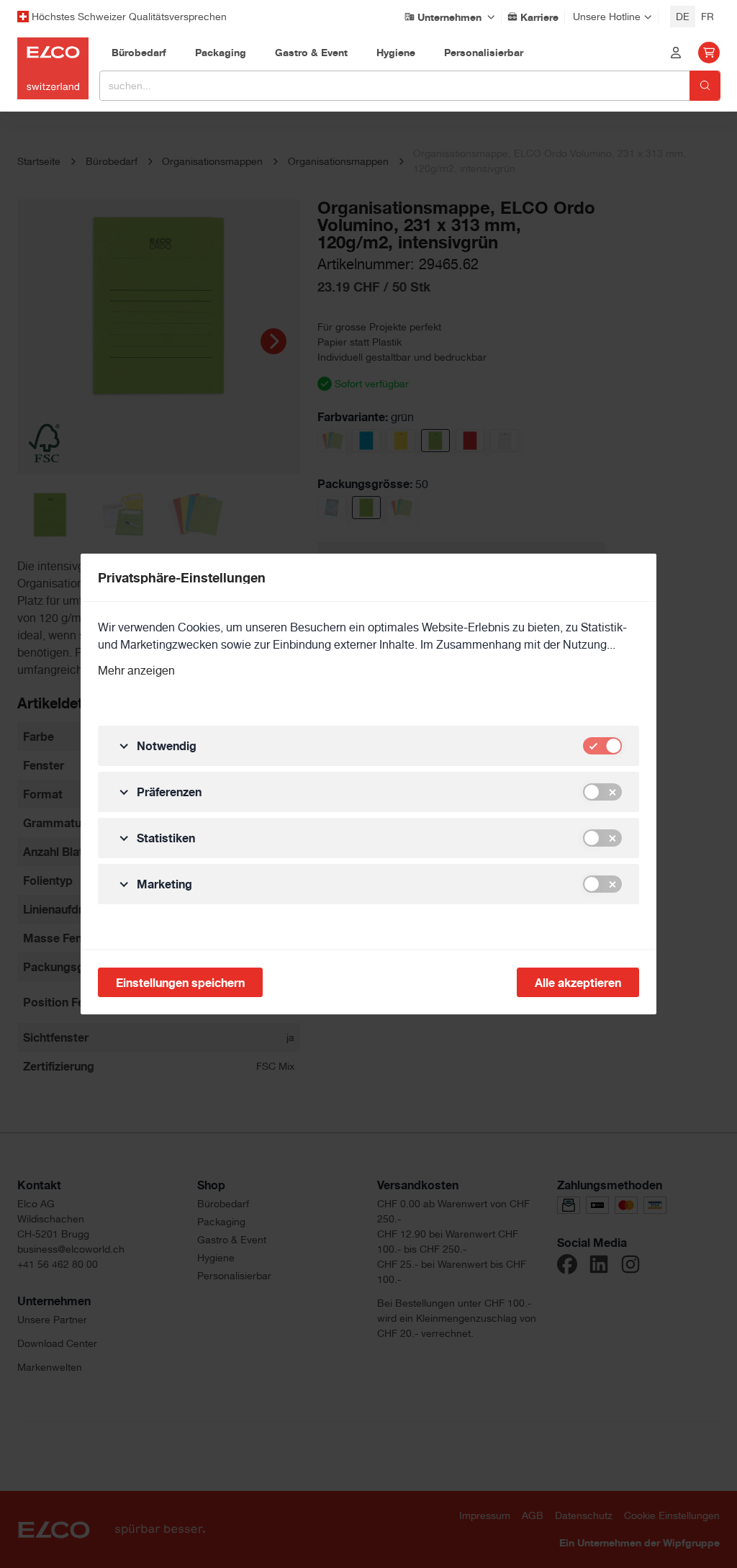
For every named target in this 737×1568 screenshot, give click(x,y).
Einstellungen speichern (180, 983)
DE (682, 16)
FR (707, 16)
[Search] (705, 85)
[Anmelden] (676, 52)
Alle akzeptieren (578, 983)
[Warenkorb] (709, 52)
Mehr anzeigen (136, 670)
